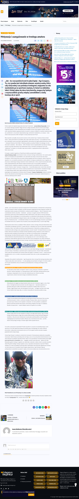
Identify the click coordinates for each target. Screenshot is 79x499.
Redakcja (23, 466)
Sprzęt (12, 11)
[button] (62, 139)
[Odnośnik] (22, 439)
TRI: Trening (7, 15)
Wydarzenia (19, 11)
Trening (52, 473)
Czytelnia (40, 466)
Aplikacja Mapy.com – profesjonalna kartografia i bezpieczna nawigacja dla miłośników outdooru (64, 48)
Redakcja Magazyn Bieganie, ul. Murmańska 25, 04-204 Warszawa (8, 470)
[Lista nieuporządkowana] (17, 439)
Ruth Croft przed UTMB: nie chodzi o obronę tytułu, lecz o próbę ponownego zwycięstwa (65, 41)
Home (2, 15)
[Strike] (14, 439)
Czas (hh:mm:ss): (59, 73)
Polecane (52, 470)
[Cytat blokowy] (19, 439)
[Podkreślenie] (12, 439)
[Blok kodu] (20, 439)
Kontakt (41, 11)
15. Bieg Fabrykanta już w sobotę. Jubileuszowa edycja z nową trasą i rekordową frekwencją (64, 37)
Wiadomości (39, 477)
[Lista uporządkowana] (15, 439)
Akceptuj (31, 494)
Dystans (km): (58, 68)
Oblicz (57, 80)
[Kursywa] (10, 439)
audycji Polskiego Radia (10, 145)
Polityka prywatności (26, 471)
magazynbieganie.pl (62, 487)
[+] (25, 439)
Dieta (27, 11)
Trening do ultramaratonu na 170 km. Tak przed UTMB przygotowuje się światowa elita (65, 34)
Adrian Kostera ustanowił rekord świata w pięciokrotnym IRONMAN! (65, 130)
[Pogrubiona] (8, 439)
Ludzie (40, 470)
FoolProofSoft (75, 487)
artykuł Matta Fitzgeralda (40, 116)
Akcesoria (40, 463)
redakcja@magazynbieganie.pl (8, 475)
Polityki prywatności (29, 492)
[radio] (23, 390)
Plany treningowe (4, 11)
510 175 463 (4, 473)
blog (39, 422)
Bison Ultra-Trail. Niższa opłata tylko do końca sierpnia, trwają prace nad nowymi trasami (64, 45)
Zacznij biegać (34, 11)
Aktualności (52, 463)
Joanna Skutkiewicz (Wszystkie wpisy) (21, 419)
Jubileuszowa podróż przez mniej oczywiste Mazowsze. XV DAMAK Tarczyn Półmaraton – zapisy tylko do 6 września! (65, 30)
